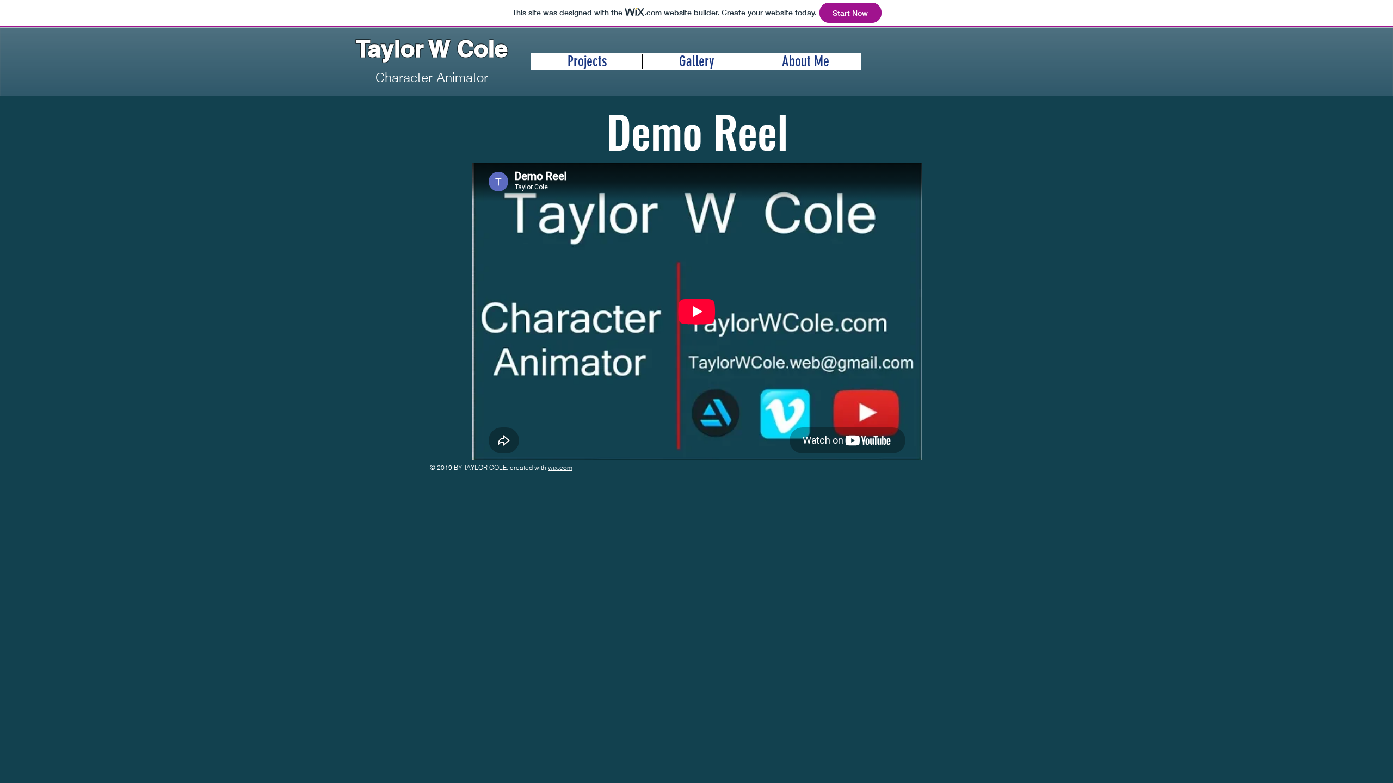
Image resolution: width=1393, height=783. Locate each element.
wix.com (560, 467)
